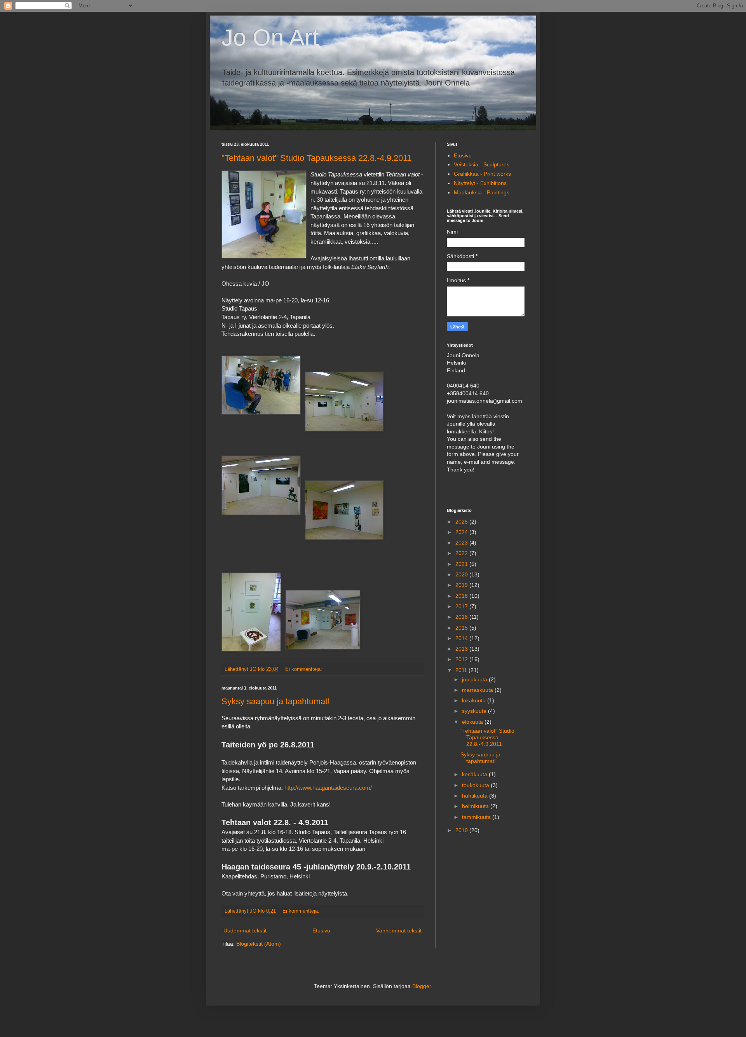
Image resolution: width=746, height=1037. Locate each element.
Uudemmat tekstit (245, 930)
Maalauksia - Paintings (481, 192)
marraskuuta (478, 690)
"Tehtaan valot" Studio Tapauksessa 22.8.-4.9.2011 (316, 158)
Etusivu (321, 930)
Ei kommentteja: (304, 669)
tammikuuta (477, 817)
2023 (462, 542)
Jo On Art (270, 37)
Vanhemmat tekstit (399, 930)
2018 (462, 596)
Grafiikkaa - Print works (482, 174)
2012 (462, 659)
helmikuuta (476, 806)
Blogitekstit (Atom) (258, 944)
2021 (462, 564)
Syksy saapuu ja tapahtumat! (275, 701)
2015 (462, 628)
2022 (462, 553)
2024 (462, 532)
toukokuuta (476, 785)
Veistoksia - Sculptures (481, 164)
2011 (462, 670)
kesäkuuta (475, 774)
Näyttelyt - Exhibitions (480, 183)
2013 (462, 649)
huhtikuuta (475, 796)
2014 (462, 638)
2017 (462, 606)
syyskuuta (475, 711)
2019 (462, 585)
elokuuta (473, 722)
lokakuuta (474, 700)
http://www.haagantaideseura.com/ (328, 787)
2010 (462, 830)
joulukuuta (475, 679)
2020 (462, 574)
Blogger (421, 986)
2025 (462, 521)
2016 (462, 617)
